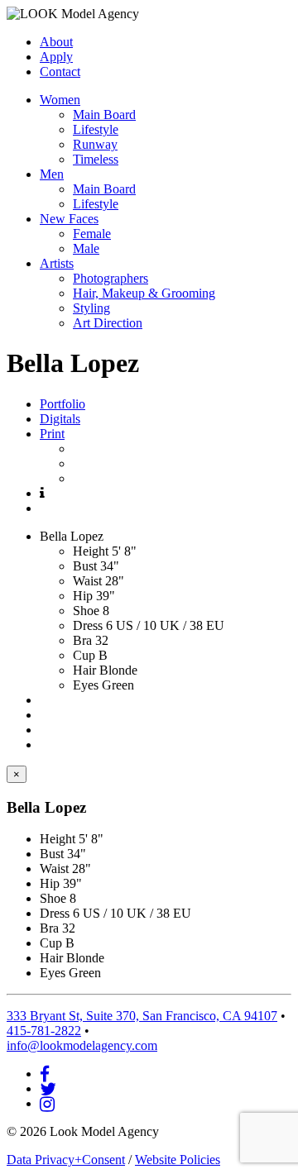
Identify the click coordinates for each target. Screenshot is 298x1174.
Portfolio (62, 404)
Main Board (104, 114)
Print (52, 434)
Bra (82, 640)
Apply (56, 57)
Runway (95, 144)
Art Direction (107, 323)
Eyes (86, 685)
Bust (85, 566)
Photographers (110, 278)
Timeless (95, 159)
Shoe (86, 611)
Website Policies (177, 1160)
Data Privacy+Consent (66, 1160)
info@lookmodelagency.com (82, 1045)
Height (90, 551)
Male (86, 248)
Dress (88, 625)
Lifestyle (95, 129)
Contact (60, 71)
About (56, 42)
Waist (87, 581)
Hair (84, 670)
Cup (84, 655)
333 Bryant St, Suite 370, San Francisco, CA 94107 (142, 1016)
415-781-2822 (44, 1031)
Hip (83, 596)
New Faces (69, 219)
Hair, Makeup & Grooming (144, 293)
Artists (57, 263)
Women (60, 100)
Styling (91, 308)
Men (52, 174)
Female (92, 234)
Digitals (60, 419)
